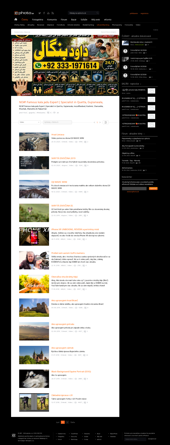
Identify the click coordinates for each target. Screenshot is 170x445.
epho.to (99, 439)
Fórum (64, 19)
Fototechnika (62, 434)
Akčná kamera (127, 168)
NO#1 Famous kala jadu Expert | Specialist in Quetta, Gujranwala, (61, 102)
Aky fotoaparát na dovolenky (133, 146)
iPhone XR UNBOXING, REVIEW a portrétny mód (75, 229)
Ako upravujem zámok (62, 347)
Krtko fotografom (145, 77)
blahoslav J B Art (144, 69)
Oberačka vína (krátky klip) (64, 276)
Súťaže (84, 19)
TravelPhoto (74, 434)
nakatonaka (135, 101)
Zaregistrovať (152, 439)
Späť (57, 422)
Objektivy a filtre (128, 153)
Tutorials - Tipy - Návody (131, 160)
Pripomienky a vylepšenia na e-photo (136, 138)
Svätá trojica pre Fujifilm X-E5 (141, 58)
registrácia (144, 13)
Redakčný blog (88, 25)
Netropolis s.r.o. (30, 441)
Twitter (39, 13)
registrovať (153, 188)
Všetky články (19, 25)
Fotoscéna (129, 25)
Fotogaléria (37, 19)
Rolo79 (133, 155)
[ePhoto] (15, 19)
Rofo (140, 53)
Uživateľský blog (103, 25)
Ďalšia (73, 422)
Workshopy (74, 439)
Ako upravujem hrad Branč (64, 300)
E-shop (86, 439)
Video (138, 25)
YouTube (48, 13)
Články (25, 19)
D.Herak (64, 142)
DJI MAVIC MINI (59, 181)
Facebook (44, 13)
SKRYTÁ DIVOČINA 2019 (63, 158)
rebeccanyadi (139, 45)
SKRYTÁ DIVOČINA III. (62, 205)
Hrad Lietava (57, 134)
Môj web (95, 19)
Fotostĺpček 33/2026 (138, 66)
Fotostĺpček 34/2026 (138, 50)
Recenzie (40, 25)
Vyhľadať (97, 13)
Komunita (52, 19)
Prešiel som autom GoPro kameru (68, 253)
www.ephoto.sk (133, 191)
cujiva (128, 93)
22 (87, 355)
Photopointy (117, 25)
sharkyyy (142, 61)
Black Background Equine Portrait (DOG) (71, 371)
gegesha (32, 112)
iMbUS (63, 239)
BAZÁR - (130, 83)
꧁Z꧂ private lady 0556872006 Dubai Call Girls (134, 90)
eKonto (107, 19)
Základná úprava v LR (62, 395)
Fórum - (132, 133)
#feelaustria (41, 112)
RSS (53, 13)
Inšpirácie (50, 25)
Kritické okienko (74, 25)
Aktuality (31, 25)
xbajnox (64, 165)
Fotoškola (61, 25)
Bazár (73, 19)
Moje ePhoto (113, 434)
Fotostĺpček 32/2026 (138, 74)
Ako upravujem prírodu (62, 324)
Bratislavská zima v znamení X (141, 42)
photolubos (134, 148)
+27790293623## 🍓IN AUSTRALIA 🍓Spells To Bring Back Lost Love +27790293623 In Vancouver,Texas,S (134, 115)
